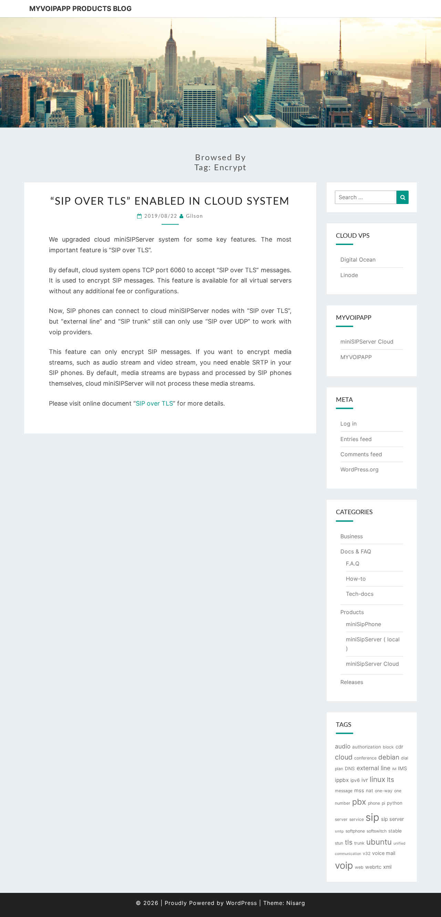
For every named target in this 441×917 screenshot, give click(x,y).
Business (351, 536)
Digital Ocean (358, 259)
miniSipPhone (363, 624)
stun (339, 843)
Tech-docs (359, 593)
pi (383, 803)
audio (342, 746)
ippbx (342, 780)
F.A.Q (352, 563)
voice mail (383, 853)
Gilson (194, 216)
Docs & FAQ (355, 551)
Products (352, 612)
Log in (348, 423)
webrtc (373, 867)
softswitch (377, 831)
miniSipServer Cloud (372, 663)
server (341, 819)
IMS (402, 768)
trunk (359, 843)
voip (344, 865)
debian (388, 757)
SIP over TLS (154, 403)
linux (377, 779)
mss (359, 790)
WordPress (241, 902)
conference (365, 758)
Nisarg (295, 902)
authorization (366, 747)
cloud (343, 757)
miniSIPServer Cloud (366, 341)
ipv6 (355, 780)
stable (395, 831)
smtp (339, 831)
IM (394, 769)
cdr (399, 747)
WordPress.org (359, 469)
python (394, 803)
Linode (349, 275)
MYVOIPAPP (356, 357)
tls (348, 842)
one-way (383, 790)
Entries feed (356, 439)
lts (390, 780)
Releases (351, 682)
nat (369, 790)
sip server (392, 819)
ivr (364, 779)
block (388, 747)
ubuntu (379, 841)
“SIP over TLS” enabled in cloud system (170, 201)
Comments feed (361, 454)
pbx (359, 802)
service (356, 819)
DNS (350, 768)
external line (373, 768)
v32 (366, 853)
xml (387, 867)
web (359, 867)
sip (372, 817)
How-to (356, 578)
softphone (355, 831)
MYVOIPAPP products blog (80, 8)
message (343, 790)
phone (374, 803)
